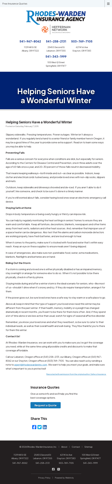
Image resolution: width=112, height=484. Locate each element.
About (64, 446)
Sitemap (88, 446)
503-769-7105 (66, 463)
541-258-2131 (43, 463)
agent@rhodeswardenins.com (30, 364)
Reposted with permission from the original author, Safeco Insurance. (76, 374)
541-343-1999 (90, 463)
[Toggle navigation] (108, 3)
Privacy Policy (44, 477)
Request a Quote (46, 405)
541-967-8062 (19, 463)
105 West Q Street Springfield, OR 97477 (90, 456)
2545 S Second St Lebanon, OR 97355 (42, 456)
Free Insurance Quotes (14, 3)
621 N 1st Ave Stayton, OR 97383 (66, 456)
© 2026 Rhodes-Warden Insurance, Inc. (38, 446)
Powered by (64, 477)
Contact (76, 446)
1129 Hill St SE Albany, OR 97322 (19, 456)
